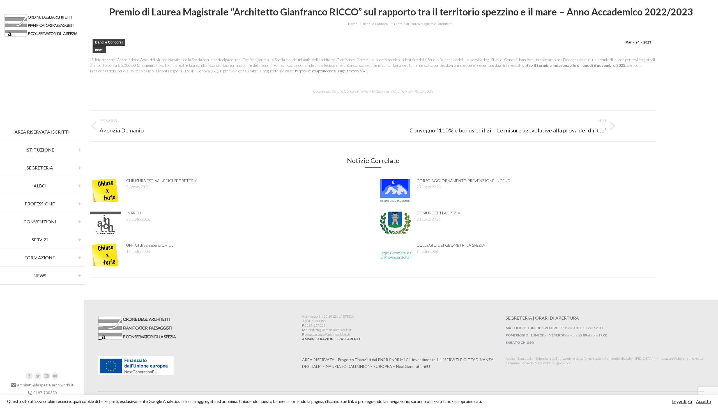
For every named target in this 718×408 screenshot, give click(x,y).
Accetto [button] (703, 401)
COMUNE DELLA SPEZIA (438, 212)
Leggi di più (682, 401)
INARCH (133, 212)
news (99, 50)
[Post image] (105, 190)
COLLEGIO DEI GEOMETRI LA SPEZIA (450, 245)
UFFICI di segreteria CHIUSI (150, 245)
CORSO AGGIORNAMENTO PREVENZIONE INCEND (463, 180)
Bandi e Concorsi (109, 42)
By (388, 91)
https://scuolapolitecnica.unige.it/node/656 (330, 70)
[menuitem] (42, 132)
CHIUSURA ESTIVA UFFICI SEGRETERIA (161, 180)
